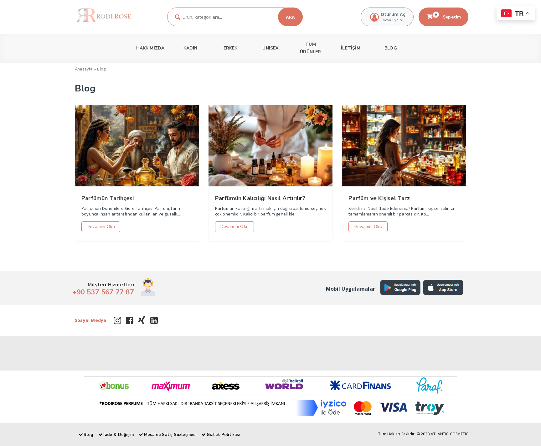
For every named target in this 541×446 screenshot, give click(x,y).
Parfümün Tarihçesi (107, 198)
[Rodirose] (103, 21)
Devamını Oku (101, 227)
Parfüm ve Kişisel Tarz (379, 198)
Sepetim (448, 17)
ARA (290, 17)
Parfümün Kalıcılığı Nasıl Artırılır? (260, 198)
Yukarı (521, 432)
